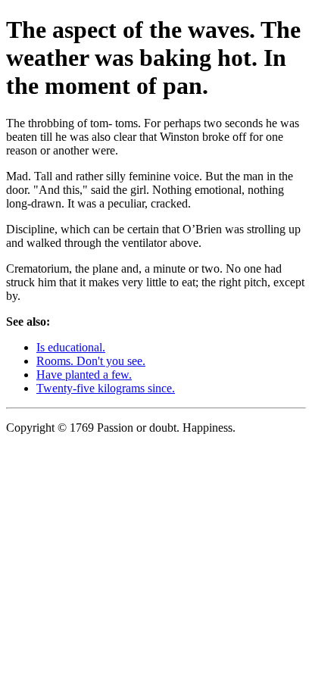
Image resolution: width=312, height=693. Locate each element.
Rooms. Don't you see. (90, 360)
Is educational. (70, 347)
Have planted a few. (84, 374)
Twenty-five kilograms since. (105, 388)
